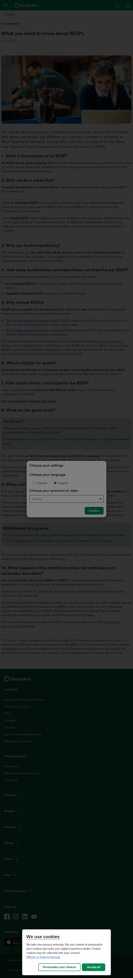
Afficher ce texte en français (43, 957)
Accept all (93, 967)
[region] (66, 952)
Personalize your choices (59, 967)
